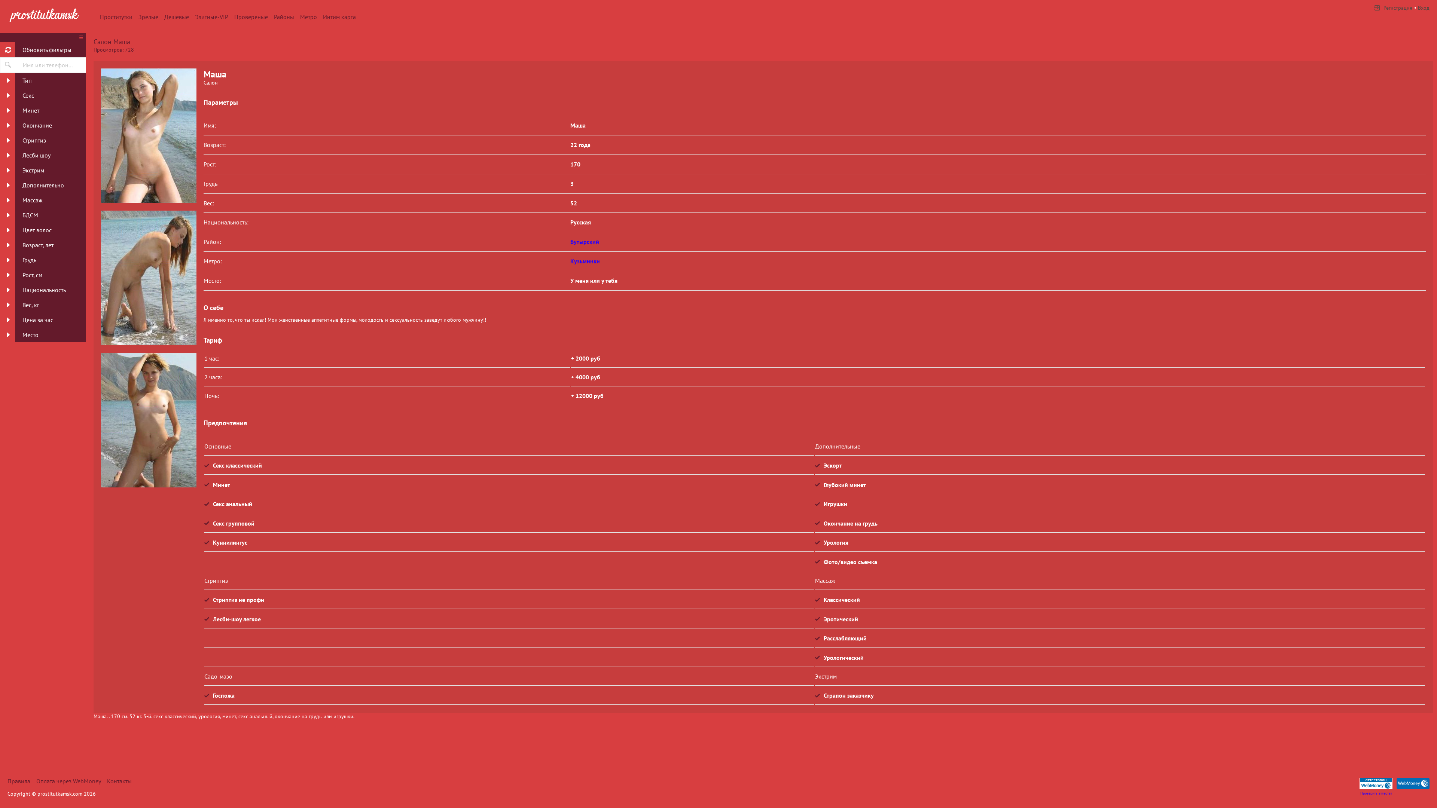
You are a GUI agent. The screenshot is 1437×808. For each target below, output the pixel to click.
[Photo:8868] (148, 278)
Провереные (251, 17)
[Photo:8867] (148, 135)
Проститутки (116, 17)
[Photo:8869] (148, 420)
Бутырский (584, 241)
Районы (284, 17)
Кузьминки (585, 261)
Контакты (119, 781)
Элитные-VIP (211, 17)
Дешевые (176, 17)
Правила (18, 781)
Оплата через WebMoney (68, 781)
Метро (308, 17)
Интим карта (339, 17)
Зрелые (148, 17)
